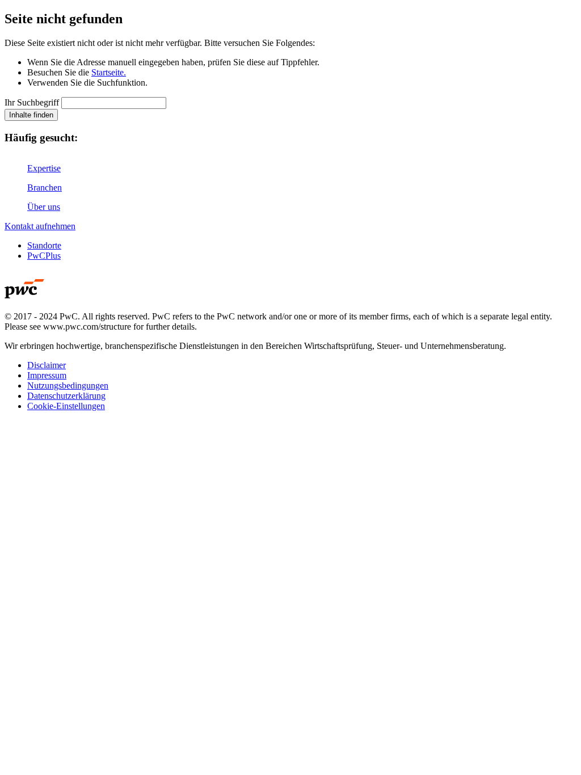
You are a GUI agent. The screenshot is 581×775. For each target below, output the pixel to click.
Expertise (44, 168)
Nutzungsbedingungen (67, 385)
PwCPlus (44, 255)
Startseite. (108, 72)
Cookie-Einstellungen (66, 406)
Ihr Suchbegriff (32, 102)
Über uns (43, 207)
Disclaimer (46, 365)
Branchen (44, 187)
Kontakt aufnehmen (40, 226)
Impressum (46, 375)
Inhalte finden (31, 115)
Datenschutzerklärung (66, 396)
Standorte (44, 245)
